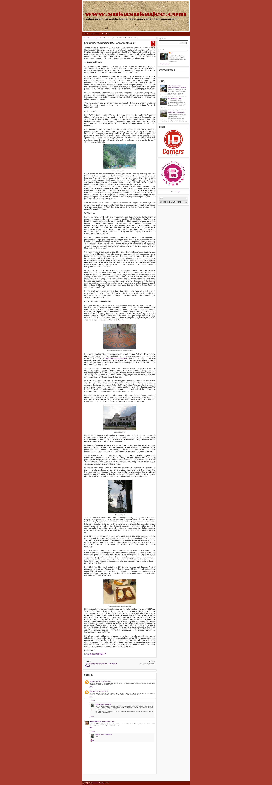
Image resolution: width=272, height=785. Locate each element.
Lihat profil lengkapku (164, 64)
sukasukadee (95, 782)
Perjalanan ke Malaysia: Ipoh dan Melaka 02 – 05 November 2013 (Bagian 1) (110, 42)
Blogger (178, 191)
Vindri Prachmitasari (95, 721)
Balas (91, 686)
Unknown (92, 681)
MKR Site (102, 783)
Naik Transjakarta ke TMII (174, 98)
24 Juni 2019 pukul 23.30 (105, 734)
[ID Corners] (173, 154)
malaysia (101, 654)
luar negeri (96, 654)
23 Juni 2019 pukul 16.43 (107, 721)
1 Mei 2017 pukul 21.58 (105, 704)
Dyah (91, 653)
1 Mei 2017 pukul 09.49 (102, 691)
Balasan (93, 700)
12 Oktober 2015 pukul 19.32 (103, 681)
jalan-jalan (90, 654)
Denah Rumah (106, 33)
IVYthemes (96, 783)
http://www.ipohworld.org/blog (116, 358)
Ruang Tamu (95, 33)
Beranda (86, 33)
